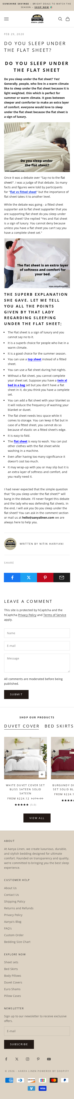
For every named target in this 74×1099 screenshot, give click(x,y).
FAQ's (8, 928)
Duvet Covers (13, 982)
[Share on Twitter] (29, 577)
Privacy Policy (27, 615)
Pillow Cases (12, 996)
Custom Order (14, 935)
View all (37, 818)
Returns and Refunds (19, 908)
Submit (16, 694)
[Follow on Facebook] (6, 1059)
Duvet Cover (22, 726)
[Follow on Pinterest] (38, 1059)
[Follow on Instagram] (27, 1059)
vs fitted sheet (25, 192)
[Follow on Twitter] (17, 1059)
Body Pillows (12, 976)
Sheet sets (11, 962)
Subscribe (19, 1044)
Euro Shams (12, 989)
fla (12, 192)
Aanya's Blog (12, 922)
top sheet (34, 359)
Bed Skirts (59, 726)
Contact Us (11, 895)
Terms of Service (54, 615)
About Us (10, 888)
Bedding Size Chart (17, 942)
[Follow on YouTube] (49, 1059)
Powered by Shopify (53, 1071)
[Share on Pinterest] (45, 577)
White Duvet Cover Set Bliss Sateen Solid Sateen (25, 789)
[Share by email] (62, 577)
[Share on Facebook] (12, 577)
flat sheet (20, 441)
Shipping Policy (14, 901)
